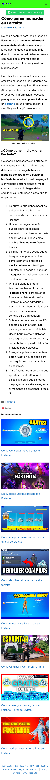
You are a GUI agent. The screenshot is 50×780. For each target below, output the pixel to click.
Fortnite (19, 27)
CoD (16, 766)
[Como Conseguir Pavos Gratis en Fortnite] (25, 443)
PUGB (24, 773)
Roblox (6, 769)
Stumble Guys (32, 769)
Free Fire (24, 766)
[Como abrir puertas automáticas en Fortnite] (25, 741)
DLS (37, 766)
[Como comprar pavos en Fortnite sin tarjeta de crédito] (25, 530)
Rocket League (17, 769)
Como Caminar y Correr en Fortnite (22, 666)
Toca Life (33, 773)
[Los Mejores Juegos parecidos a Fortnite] (25, 486)
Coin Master (7, 766)
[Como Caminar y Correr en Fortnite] (25, 659)
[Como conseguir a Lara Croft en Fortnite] (25, 616)
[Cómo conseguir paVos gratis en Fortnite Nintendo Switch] (25, 698)
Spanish (7, 408)
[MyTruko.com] (6, 4)
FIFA (32, 766)
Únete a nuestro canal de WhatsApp (26, 12)
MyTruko (6, 27)
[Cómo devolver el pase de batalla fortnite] (25, 573)
